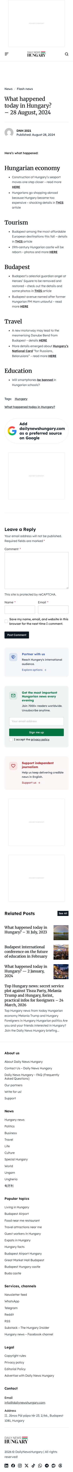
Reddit (9, 1314)
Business (10, 1133)
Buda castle (12, 1273)
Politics (9, 1126)
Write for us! (13, 1092)
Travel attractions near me (23, 1227)
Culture (9, 1153)
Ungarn (9, 1172)
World (8, 1166)
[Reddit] (53, 1465)
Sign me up (36, 732)
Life (7, 1146)
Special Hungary (16, 1159)
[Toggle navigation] (6, 54)
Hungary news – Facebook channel (28, 1334)
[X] (26, 1465)
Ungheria (10, 1179)
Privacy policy (14, 1362)
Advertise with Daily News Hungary (29, 1375)
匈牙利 (8, 1186)
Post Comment (16, 635)
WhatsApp (11, 1301)
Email (43, 602)
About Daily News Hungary (23, 1061)
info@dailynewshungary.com (24, 1402)
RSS (7, 1321)
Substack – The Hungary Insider (26, 1328)
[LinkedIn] (6, 1465)
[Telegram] (47, 1465)
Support (10, 1098)
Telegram (11, 1308)
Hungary (21, 399)
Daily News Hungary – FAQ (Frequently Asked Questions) (31, 1076)
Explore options (32, 670)
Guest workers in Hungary (22, 1233)
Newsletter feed (15, 1294)
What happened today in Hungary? (29, 407)
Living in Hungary (16, 1207)
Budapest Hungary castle (22, 1266)
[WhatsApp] (40, 1465)
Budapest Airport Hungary (23, 1253)
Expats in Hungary (17, 1240)
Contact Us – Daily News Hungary (28, 1068)
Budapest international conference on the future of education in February (26, 952)
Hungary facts (14, 1247)
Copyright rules (15, 1355)
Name (10, 602)
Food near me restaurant (22, 1220)
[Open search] (67, 54)
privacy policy (40, 739)
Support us (29, 782)
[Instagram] (20, 1465)
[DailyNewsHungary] (36, 54)
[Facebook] (13, 1465)
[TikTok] (33, 1465)
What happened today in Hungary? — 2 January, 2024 (25, 971)
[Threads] (60, 1465)
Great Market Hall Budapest (24, 1260)
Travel (8, 1139)
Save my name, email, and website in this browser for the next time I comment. (38, 621)
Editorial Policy (15, 1369)
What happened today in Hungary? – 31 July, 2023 (25, 929)
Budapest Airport (16, 1214)
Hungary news (14, 1120)
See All (63, 913)
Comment (12, 549)
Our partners (13, 1085)
